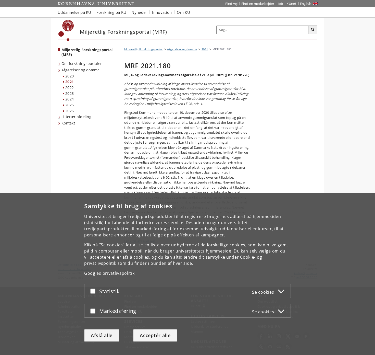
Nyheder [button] (139, 12)
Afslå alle (101, 335)
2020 (69, 76)
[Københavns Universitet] (66, 30)
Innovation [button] (162, 12)
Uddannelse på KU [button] (74, 12)
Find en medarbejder (257, 3)
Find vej (231, 3)
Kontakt (68, 123)
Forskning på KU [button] (111, 12)
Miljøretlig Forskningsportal (143, 49)
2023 (69, 93)
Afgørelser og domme (80, 69)
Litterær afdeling (76, 116)
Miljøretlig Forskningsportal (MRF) (86, 52)
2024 (69, 99)
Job (280, 3)
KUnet (291, 3)
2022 (69, 87)
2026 (69, 110)
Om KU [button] (183, 12)
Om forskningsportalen (82, 63)
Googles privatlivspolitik (109, 273)
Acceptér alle (155, 335)
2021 (69, 81)
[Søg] (312, 30)
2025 (69, 104)
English (305, 3)
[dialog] (187, 274)
